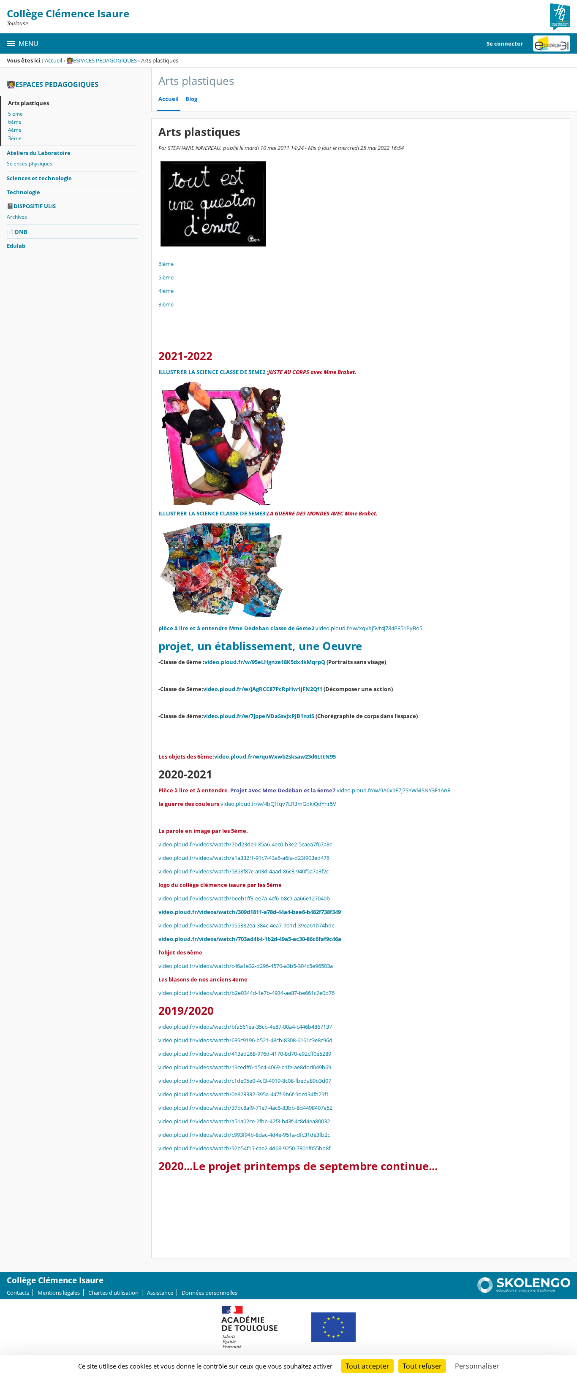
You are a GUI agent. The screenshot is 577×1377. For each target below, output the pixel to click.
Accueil (53, 60)
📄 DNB (17, 232)
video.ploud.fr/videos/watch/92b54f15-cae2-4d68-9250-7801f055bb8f (244, 1148)
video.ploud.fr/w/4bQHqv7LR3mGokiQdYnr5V (278, 804)
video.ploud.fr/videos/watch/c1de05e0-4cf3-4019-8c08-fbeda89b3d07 (244, 1080)
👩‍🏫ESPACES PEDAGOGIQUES (101, 60)
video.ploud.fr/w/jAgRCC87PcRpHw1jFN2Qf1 (262, 689)
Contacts (18, 1292)
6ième (166, 264)
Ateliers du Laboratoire (39, 153)
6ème (15, 121)
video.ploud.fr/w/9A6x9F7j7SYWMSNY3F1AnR (394, 790)
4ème (15, 129)
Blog (191, 99)
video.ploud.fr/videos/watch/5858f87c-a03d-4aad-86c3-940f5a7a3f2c (243, 871)
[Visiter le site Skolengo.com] (523, 1291)
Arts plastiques (28, 103)
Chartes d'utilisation (113, 1292)
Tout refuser (422, 1366)
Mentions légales (59, 1292)
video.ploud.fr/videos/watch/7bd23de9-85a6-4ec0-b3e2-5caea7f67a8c (245, 844)
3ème (15, 138)
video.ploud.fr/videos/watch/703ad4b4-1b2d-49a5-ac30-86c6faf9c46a (249, 939)
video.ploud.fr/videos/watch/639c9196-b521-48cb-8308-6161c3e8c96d (245, 1040)
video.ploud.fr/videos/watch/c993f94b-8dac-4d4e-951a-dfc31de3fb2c (244, 1134)
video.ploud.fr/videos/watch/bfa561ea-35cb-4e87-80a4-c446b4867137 (245, 1026)
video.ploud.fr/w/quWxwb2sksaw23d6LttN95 (275, 756)
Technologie (23, 192)
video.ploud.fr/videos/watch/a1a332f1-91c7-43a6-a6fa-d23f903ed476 (243, 858)
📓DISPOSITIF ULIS (31, 206)
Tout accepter (367, 1366)
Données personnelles (209, 1292)
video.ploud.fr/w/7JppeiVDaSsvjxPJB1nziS (258, 716)
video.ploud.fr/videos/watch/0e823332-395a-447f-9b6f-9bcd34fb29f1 (243, 1094)
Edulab (16, 245)
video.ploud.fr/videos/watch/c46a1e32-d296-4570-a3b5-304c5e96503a (245, 966)
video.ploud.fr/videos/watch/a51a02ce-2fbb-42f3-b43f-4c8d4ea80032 (244, 1121)
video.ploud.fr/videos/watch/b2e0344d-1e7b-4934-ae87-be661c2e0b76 (246, 993)
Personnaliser (477, 1366)
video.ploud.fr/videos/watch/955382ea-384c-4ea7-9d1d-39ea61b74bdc (246, 925)
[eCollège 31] (551, 43)
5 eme (15, 113)
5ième (166, 277)
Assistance (160, 1292)
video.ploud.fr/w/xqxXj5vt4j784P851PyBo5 (369, 628)
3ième (166, 304)
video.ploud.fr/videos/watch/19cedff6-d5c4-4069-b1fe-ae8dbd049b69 (244, 1067)
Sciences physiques (29, 163)
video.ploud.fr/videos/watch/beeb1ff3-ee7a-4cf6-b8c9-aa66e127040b (244, 898)
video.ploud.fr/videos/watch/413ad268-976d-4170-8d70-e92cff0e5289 (244, 1053)
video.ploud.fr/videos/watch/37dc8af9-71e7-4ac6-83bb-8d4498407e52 (245, 1107)
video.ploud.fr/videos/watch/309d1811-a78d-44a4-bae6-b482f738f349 (249, 912)
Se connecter (505, 43)
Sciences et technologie (39, 178)
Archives (17, 216)
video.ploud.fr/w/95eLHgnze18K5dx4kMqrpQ (264, 662)
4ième (166, 291)
